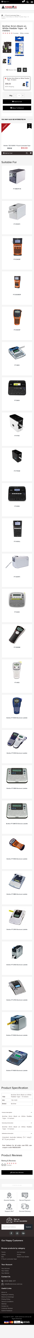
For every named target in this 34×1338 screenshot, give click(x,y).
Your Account (5, 1268)
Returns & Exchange (7, 1297)
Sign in (5, 1)
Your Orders (5, 1270)
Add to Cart (18, 102)
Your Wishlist (5, 1273)
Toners (3, 1252)
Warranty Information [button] (7, 1122)
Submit (28, 1227)
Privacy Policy (5, 1299)
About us (4, 1292)
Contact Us (4, 1306)
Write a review (24, 33)
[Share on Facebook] (20, 70)
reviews (16, 33)
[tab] (17, 1112)
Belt (2, 1257)
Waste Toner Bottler (23, 1257)
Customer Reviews (7, 1308)
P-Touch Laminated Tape (9, 1259)
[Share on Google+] (25, 70)
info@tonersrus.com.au (13, 1284)
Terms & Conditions (7, 1301)
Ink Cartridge (21, 1252)
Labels (3, 1254)
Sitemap (4, 1304)
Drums (19, 1254)
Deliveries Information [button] (7, 1133)
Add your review (18, 1172)
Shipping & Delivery (7, 1294)
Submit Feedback (6, 1310)
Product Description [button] (7, 1112)
